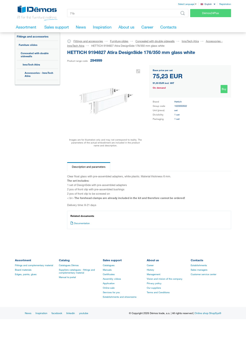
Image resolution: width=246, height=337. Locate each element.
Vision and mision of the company (164, 278)
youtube (83, 313)
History (150, 269)
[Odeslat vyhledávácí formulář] (183, 13)
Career (150, 265)
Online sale (109, 287)
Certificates (109, 274)
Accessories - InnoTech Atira (39, 74)
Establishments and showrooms (120, 296)
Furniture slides (28, 44)
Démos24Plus (210, 13)
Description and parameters (89, 166)
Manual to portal (67, 277)
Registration (225, 4)
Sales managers (199, 269)
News (28, 313)
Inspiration (41, 313)
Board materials (23, 269)
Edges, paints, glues (26, 274)
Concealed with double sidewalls (35, 55)
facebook (57, 313)
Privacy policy (154, 283)
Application (109, 283)
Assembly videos (112, 278)
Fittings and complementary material (34, 265)
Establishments (199, 265)
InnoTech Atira (31, 64)
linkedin (70, 313)
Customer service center (203, 274)
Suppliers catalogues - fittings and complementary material (77, 271)
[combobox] (208, 4)
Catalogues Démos (69, 265)
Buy (224, 89)
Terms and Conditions (158, 292)
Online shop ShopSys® (208, 313)
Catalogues (109, 265)
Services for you (111, 292)
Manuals (107, 269)
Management (153, 274)
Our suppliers (154, 287)
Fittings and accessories (32, 36)
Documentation (82, 223)
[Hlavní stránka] (70, 41)
